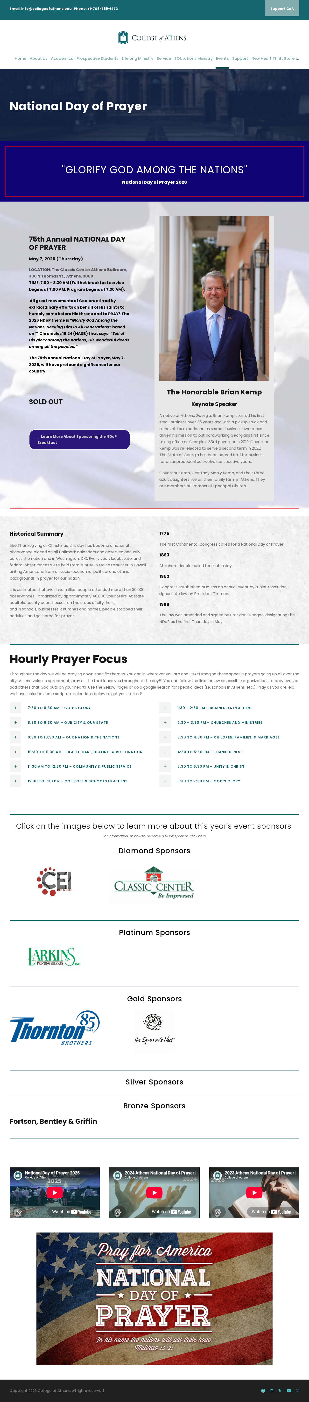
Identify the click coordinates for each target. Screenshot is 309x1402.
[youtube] (289, 1391)
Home (20, 58)
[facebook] (263, 1391)
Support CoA (282, 8)
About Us (39, 58)
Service (164, 58)
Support (240, 58)
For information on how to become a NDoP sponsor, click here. (155, 836)
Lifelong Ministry (137, 58)
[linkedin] (271, 1391)
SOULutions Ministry (193, 58)
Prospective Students (98, 58)
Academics (62, 58)
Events (222, 58)
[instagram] (297, 1391)
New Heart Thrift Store (273, 58)
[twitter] (280, 1391)
